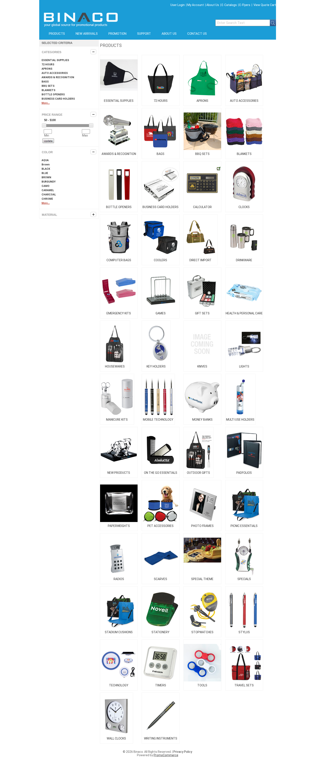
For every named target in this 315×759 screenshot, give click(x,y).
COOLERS (160, 260)
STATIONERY (161, 632)
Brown (46, 164)
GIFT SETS (202, 313)
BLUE (45, 173)
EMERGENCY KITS (118, 313)
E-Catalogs (229, 5)
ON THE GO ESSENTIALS (160, 472)
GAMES (161, 313)
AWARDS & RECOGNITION (58, 77)
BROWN (46, 177)
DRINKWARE (244, 260)
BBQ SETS (48, 85)
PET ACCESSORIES (160, 526)
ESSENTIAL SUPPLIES (55, 60)
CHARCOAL (49, 194)
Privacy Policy (182, 751)
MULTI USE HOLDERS (240, 419)
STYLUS (244, 632)
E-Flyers (244, 5)
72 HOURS (48, 64)
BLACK (46, 168)
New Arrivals (87, 34)
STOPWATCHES (202, 632)
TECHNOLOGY (118, 685)
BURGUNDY (49, 181)
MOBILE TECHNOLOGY (158, 419)
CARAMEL (48, 190)
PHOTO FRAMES (202, 526)
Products (57, 34)
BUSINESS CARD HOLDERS (58, 98)
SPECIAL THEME (202, 579)
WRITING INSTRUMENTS (160, 738)
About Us (212, 5)
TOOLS (202, 685)
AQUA (45, 160)
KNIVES (202, 366)
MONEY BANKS (202, 419)
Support (144, 34)
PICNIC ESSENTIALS (244, 526)
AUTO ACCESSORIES (55, 73)
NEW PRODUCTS (118, 472)
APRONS (47, 68)
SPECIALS (244, 579)
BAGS (45, 81)
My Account (195, 5)
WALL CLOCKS (116, 738)
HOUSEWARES (115, 366)
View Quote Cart (265, 5)
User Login (177, 5)
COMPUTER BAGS (118, 260)
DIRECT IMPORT (200, 260)
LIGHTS (244, 366)
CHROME (47, 198)
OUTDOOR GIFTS (198, 472)
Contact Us (197, 34)
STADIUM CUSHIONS (119, 632)
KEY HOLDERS (156, 366)
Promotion (117, 34)
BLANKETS (48, 90)
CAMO (46, 186)
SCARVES (160, 579)
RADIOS (119, 579)
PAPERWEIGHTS (119, 526)
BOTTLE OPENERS (53, 94)
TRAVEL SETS (244, 685)
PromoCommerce (166, 755)
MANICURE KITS (117, 419)
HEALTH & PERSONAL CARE (244, 313)
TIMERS (160, 685)
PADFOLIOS (244, 472)
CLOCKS (244, 207)
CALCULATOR (202, 207)
